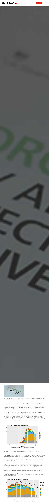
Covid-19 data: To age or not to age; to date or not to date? (16, 409)
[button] (47, 2)
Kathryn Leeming (21, 207)
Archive (24, 200)
